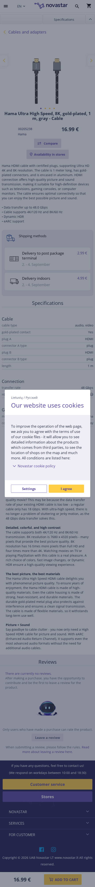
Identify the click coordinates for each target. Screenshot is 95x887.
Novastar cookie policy (36, 466)
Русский (32, 397)
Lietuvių (17, 397)
